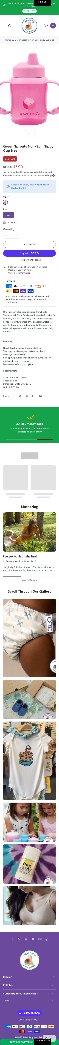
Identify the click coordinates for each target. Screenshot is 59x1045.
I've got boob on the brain (20, 556)
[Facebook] (12, 939)
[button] (29, 1042)
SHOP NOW (29, 11)
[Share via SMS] (40, 396)
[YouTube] (33, 939)
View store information (19, 273)
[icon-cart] (46, 26)
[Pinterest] (19, 939)
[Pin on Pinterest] (26, 396)
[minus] (6, 235)
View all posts (28, 580)
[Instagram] (26, 939)
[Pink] (5, 202)
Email (7, 1000)
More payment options (30, 260)
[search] (9, 26)
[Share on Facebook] (13, 396)
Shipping (24, 172)
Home (8, 40)
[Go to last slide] (25, 134)
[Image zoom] (29, 89)
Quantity (8, 229)
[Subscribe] (52, 1001)
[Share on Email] (33, 396)
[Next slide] (34, 134)
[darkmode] (53, 25)
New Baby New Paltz (33, 1037)
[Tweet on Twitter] (20, 396)
